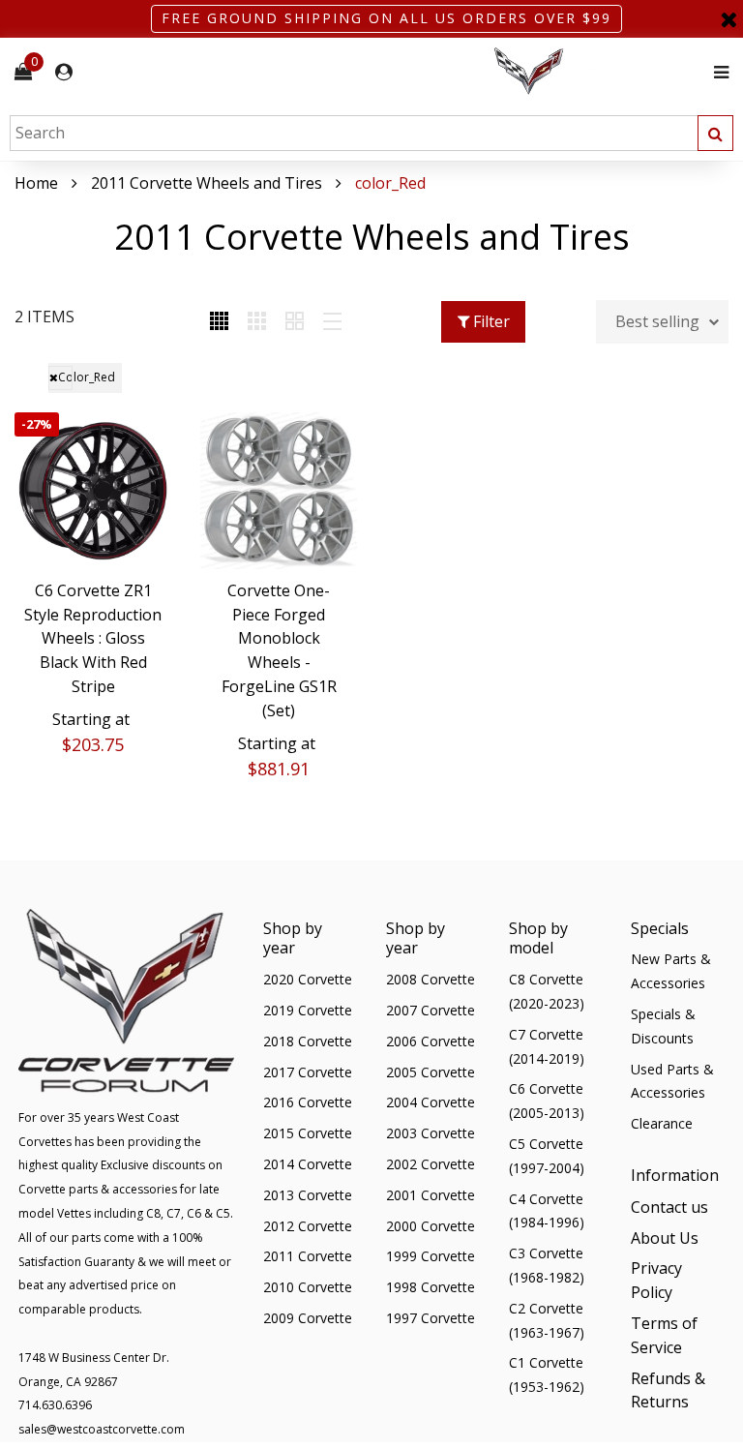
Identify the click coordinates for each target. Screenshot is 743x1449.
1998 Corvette (430, 1287)
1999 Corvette (430, 1256)
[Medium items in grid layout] (219, 322)
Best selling (657, 321)
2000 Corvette (430, 1226)
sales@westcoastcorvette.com (101, 1429)
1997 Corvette (430, 1318)
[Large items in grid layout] (257, 322)
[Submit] (715, 133)
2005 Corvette (430, 1072)
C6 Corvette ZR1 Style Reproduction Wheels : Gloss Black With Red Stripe (93, 638)
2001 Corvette (430, 1195)
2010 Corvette (307, 1287)
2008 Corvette (430, 979)
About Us (664, 1238)
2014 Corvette (307, 1164)
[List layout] (332, 322)
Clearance (662, 1123)
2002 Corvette (430, 1164)
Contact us (669, 1207)
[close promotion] (728, 19)
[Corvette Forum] (597, 72)
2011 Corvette (307, 1256)
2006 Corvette (430, 1041)
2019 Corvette (307, 1010)
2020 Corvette (307, 979)
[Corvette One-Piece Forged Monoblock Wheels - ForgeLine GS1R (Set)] (278, 490)
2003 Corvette (430, 1133)
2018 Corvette (307, 1041)
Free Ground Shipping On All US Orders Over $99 (386, 18)
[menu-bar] (716, 72)
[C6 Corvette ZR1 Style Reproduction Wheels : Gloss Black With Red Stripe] (93, 490)
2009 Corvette (307, 1318)
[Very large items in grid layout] (294, 322)
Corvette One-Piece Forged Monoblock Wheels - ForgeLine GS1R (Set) (279, 650)
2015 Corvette (307, 1133)
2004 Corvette (430, 1102)
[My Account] (64, 72)
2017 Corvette (307, 1072)
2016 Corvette (307, 1102)
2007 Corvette (430, 1010)
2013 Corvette (307, 1195)
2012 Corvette (307, 1226)
